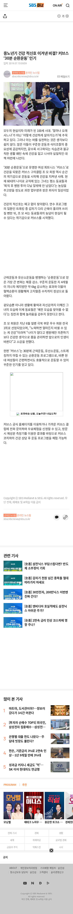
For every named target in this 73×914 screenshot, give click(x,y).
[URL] (65, 517)
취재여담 (37, 840)
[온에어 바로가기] (58, 5)
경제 (37, 833)
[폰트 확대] (67, 16)
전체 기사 (12, 833)
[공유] (5, 16)
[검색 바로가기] (68, 5)
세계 (12, 840)
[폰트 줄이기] (59, 16)
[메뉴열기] (5, 5)
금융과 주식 (12, 847)
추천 (24, 784)
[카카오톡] (57, 517)
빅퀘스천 (37, 847)
